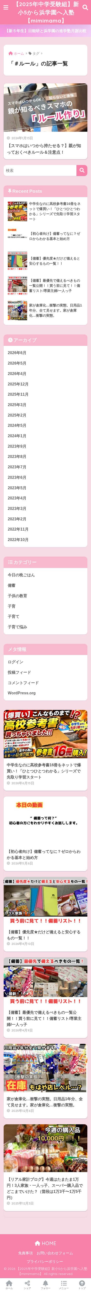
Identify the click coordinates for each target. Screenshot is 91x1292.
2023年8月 (17, 456)
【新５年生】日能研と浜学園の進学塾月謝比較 (45, 31)
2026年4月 (17, 374)
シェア (27, 1288)
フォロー (45, 1288)
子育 (12, 606)
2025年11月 (18, 394)
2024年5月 (17, 425)
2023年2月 (17, 519)
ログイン (15, 662)
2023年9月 (17, 446)
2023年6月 (17, 477)
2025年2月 (17, 415)
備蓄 (12, 585)
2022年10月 (18, 540)
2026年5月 (17, 363)
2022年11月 (18, 529)
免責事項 (25, 1253)
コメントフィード (23, 683)
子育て (13, 616)
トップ (82, 1288)
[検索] (81, 170)
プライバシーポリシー (45, 1262)
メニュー (64, 1288)
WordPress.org (22, 693)
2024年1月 (17, 436)
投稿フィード (19, 672)
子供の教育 (17, 596)
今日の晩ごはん (21, 575)
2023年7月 (17, 467)
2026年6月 (17, 353)
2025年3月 (17, 405)
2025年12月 (18, 384)
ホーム (9, 1288)
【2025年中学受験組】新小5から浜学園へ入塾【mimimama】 (46, 12)
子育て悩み (17, 627)
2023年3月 (17, 508)
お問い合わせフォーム (55, 1253)
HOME (48, 1243)
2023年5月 (17, 488)
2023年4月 (17, 498)
